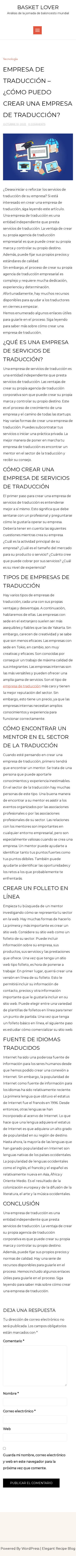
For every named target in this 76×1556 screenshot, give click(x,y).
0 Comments (36, 124)
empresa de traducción (22, 686)
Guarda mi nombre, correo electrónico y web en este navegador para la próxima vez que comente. (34, 1461)
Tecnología (10, 59)
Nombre (11, 1393)
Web (7, 1429)
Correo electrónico (19, 1411)
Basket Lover (38, 7)
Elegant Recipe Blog (58, 1549)
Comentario (13, 1341)
